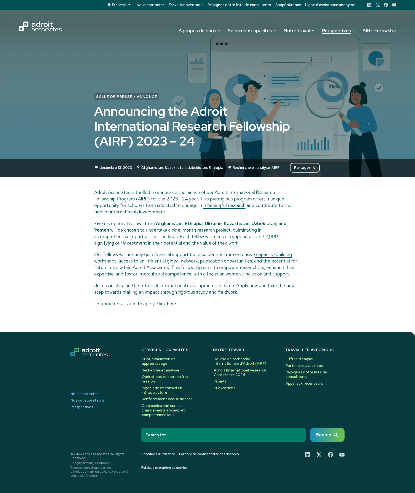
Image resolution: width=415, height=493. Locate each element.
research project (214, 230)
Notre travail (297, 30)
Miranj (90, 463)
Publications (224, 388)
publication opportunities (226, 261)
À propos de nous (197, 30)
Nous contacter (150, 4)
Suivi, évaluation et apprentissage (158, 361)
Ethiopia (216, 167)
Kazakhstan (175, 167)
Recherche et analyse (251, 167)
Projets (220, 381)
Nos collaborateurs (87, 400)
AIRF (275, 167)
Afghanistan (152, 167)
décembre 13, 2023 (115, 167)
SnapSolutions (288, 4)
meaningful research (224, 205)
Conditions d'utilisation (158, 454)
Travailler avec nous (185, 4)
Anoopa (104, 463)
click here (166, 304)
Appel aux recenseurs (304, 383)
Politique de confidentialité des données (209, 454)
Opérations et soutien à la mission (165, 379)
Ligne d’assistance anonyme (330, 4)
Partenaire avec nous (304, 365)
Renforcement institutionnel (167, 399)
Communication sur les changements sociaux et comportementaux (163, 410)
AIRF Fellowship (379, 30)
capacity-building (273, 254)
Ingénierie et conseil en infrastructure (162, 390)
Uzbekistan (197, 167)
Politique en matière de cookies (164, 468)
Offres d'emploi (299, 359)
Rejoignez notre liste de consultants (239, 4)
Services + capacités (250, 30)
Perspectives (336, 30)
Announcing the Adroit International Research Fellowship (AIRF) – (192, 126)
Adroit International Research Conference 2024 (240, 372)
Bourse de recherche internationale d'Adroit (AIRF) (240, 361)
